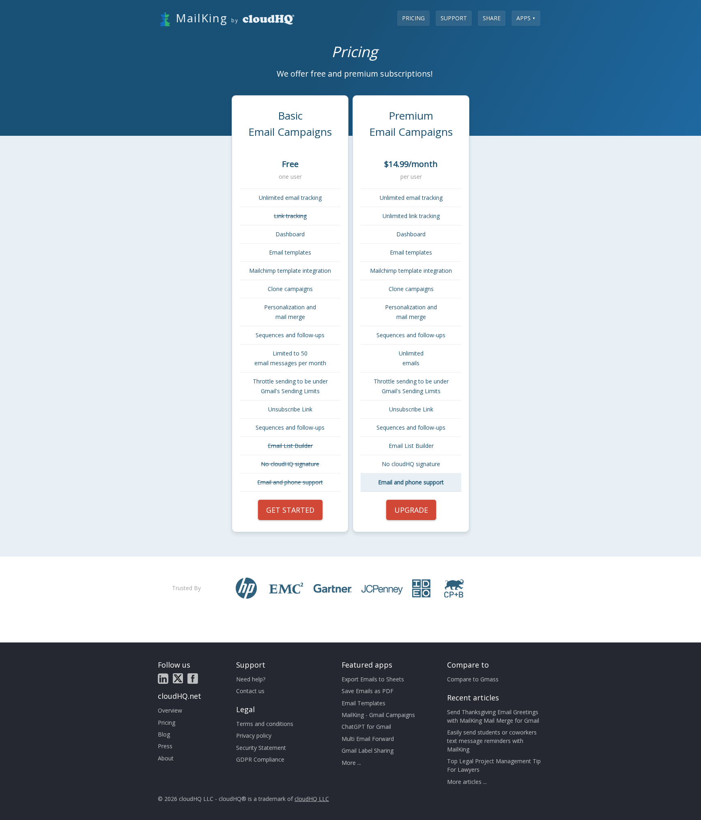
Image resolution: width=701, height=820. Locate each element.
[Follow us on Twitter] (178, 678)
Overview (170, 710)
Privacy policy (253, 735)
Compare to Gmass (473, 679)
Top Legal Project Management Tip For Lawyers (494, 765)
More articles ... (467, 782)
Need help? (250, 679)
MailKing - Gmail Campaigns (378, 715)
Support (454, 18)
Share (492, 18)
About (166, 758)
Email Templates (363, 703)
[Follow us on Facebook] (192, 678)
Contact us (250, 691)
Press (165, 746)
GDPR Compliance (260, 759)
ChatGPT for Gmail (366, 726)
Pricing (413, 18)
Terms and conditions (264, 724)
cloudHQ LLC (312, 799)
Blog (164, 734)
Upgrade (411, 510)
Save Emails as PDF (368, 691)
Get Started (290, 510)
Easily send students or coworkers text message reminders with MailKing (492, 740)
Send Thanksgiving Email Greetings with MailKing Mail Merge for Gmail (493, 716)
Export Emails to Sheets (373, 679)
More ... (351, 762)
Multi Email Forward (368, 739)
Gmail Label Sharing (368, 750)
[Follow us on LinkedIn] (163, 678)
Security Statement (261, 747)
